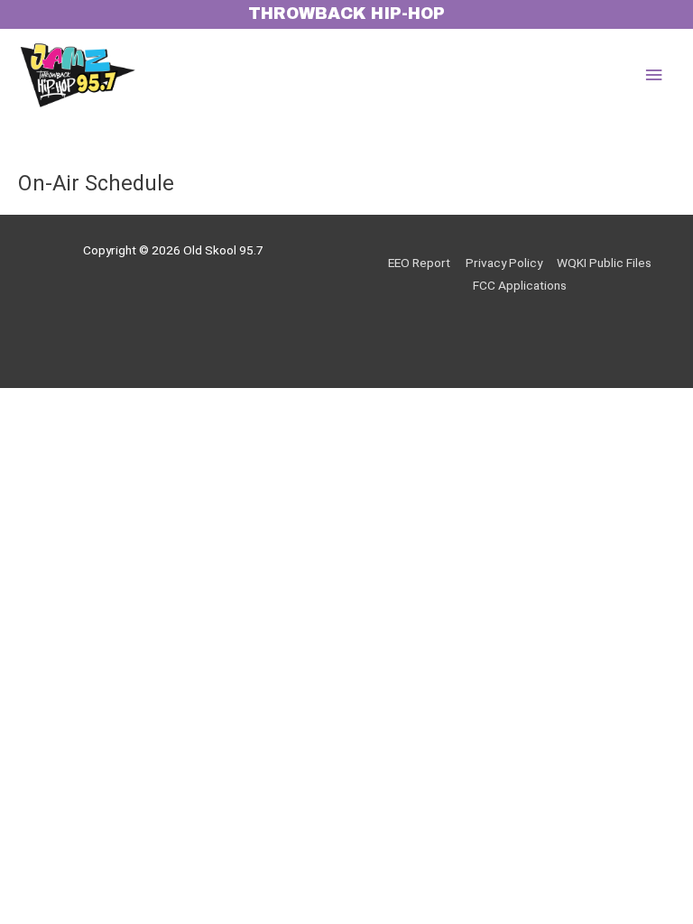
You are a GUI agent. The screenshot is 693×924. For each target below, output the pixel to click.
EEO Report (419, 262)
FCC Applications (520, 285)
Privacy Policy (504, 262)
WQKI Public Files (604, 262)
